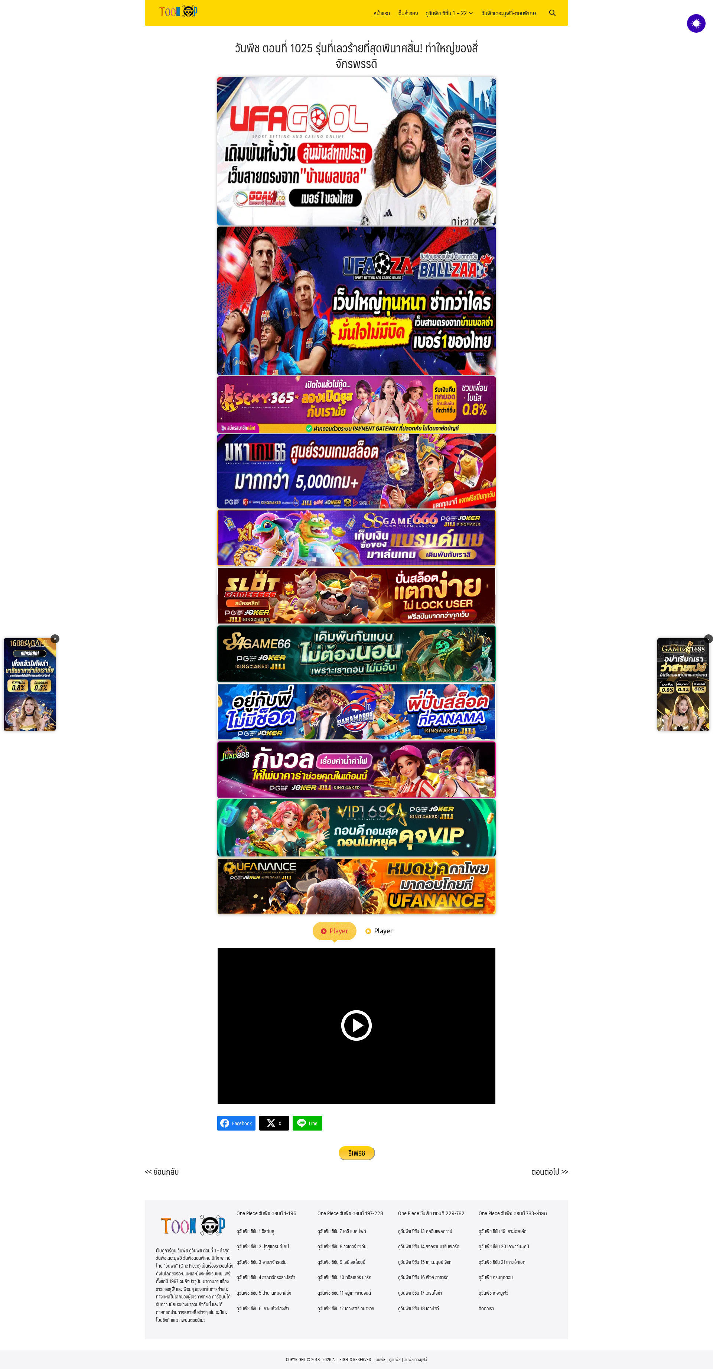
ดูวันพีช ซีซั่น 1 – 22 (446, 13)
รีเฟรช (356, 1153)
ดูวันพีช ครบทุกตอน (496, 1277)
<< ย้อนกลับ (162, 1171)
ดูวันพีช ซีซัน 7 (330, 1231)
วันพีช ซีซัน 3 (249, 1262)
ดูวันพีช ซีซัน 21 (492, 1262)
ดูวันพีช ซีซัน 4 (249, 1277)
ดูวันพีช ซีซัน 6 (249, 1308)
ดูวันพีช (394, 1359)
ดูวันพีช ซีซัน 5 (249, 1293)
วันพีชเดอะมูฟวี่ (415, 1359)
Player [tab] (338, 930)
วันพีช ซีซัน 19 (492, 1231)
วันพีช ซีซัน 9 (330, 1262)
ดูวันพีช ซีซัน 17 (411, 1293)
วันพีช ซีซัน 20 (492, 1246)
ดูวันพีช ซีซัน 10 (331, 1277)
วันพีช (380, 1359)
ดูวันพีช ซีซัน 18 (411, 1308)
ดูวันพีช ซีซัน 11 (331, 1293)
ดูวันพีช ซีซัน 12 (331, 1308)
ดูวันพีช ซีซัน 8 (330, 1246)
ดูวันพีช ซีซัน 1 (249, 1231)
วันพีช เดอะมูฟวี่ (493, 1293)
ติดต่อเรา (486, 1308)
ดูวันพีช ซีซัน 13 (411, 1231)
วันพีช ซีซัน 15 (411, 1262)
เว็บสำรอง (407, 13)
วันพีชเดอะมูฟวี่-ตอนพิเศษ (509, 13)
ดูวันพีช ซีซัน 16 (411, 1277)
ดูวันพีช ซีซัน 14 (411, 1246)
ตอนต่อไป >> (549, 1171)
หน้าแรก (382, 13)
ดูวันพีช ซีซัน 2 (249, 1246)
